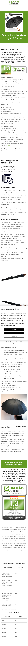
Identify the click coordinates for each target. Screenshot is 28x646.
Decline (14, 332)
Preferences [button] (12, 325)
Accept (14, 329)
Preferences (14, 336)
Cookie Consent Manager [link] (7, 309)
